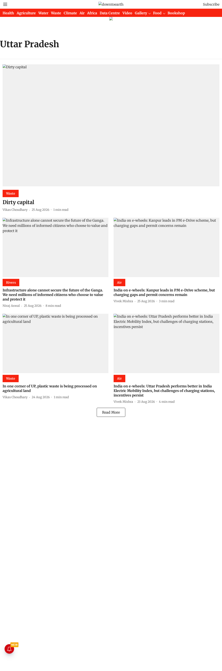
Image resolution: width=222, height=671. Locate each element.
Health (8, 13)
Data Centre (110, 13)
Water (43, 13)
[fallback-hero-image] (111, 125)
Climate (70, 13)
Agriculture (26, 13)
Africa (92, 13)
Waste (56, 13)
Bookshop (176, 13)
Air (82, 13)
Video (127, 13)
